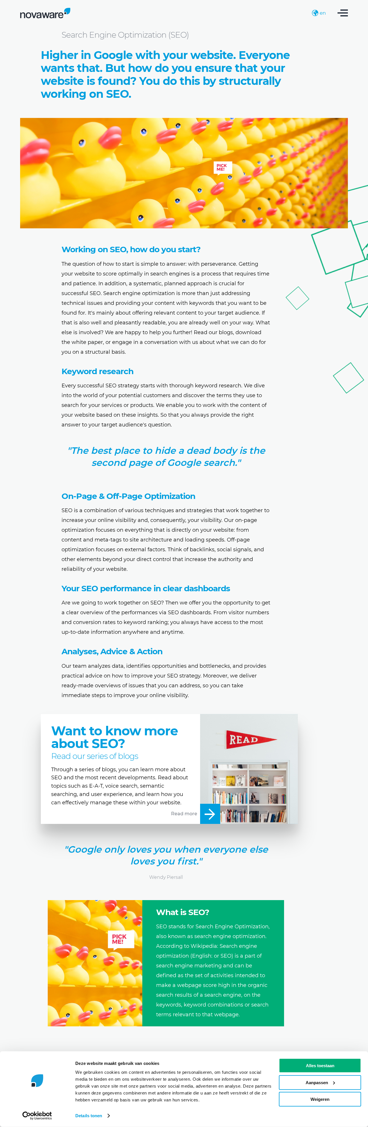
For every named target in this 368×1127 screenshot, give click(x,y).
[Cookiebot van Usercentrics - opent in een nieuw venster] (37, 1115)
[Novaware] (45, 13)
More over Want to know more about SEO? (169, 769)
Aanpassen (317, 1082)
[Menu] (343, 13)
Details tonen (88, 1115)
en (323, 13)
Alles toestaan (320, 1065)
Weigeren (319, 1099)
